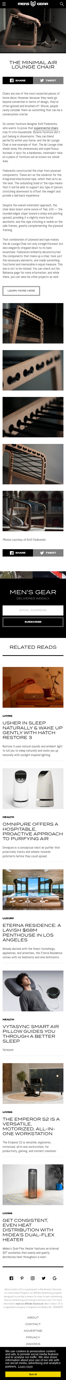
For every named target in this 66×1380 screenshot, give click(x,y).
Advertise (33, 1331)
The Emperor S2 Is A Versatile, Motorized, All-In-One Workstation (31, 1126)
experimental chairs (46, 128)
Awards (33, 1344)
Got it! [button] (33, 1374)
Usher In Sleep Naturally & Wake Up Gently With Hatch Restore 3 (33, 730)
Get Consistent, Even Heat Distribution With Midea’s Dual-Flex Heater (28, 1230)
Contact (33, 1324)
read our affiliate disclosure (29, 1303)
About (33, 1318)
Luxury (8, 918)
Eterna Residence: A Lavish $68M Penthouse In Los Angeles (32, 932)
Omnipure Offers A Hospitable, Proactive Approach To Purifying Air (33, 831)
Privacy (33, 1338)
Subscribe (33, 622)
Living (7, 716)
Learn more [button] (25, 1366)
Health (8, 817)
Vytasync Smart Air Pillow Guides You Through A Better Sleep (31, 1034)
